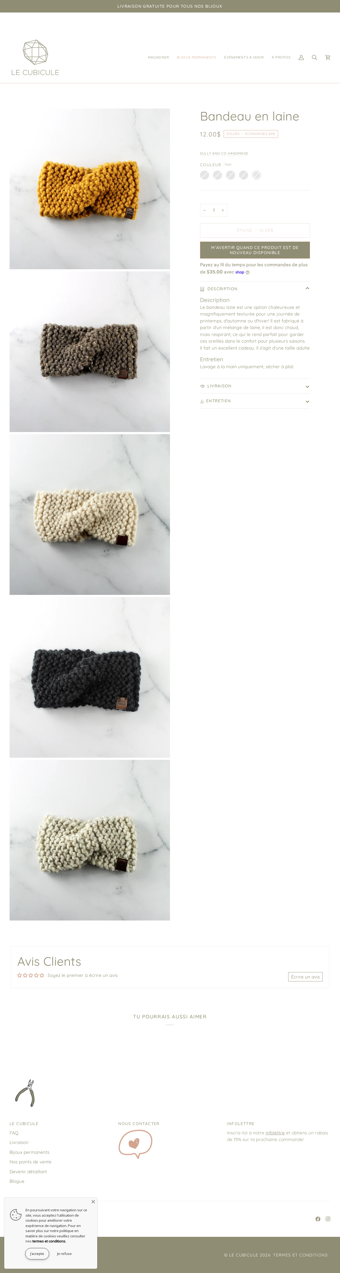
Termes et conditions (300, 1255)
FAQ (14, 1132)
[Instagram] (328, 1219)
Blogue (17, 1181)
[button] (158, 57)
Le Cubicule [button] (24, 1123)
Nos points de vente (31, 1161)
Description (222, 288)
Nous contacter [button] (138, 1123)
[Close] (93, 1201)
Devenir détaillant (28, 1171)
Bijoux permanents (29, 1152)
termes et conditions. (49, 1241)
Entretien (218, 400)
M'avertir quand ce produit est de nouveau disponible (255, 250)
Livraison (219, 385)
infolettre (275, 1132)
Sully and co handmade (224, 153)
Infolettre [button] (241, 1123)
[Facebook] (318, 1219)
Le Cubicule (243, 1255)
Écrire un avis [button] (305, 977)
